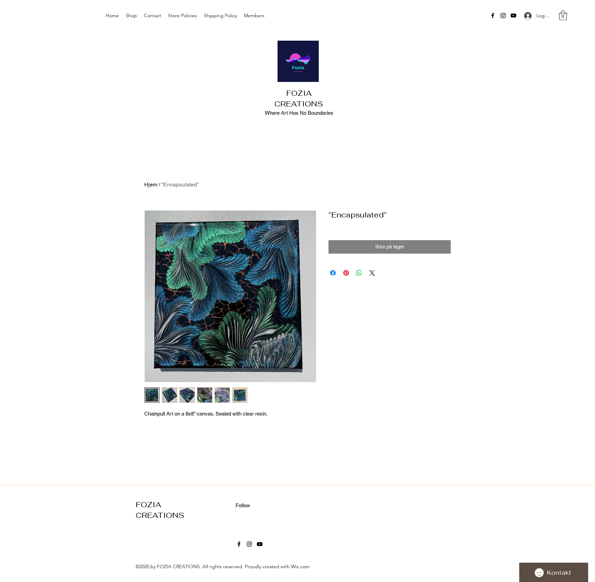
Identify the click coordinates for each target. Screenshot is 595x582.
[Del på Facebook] (333, 273)
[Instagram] (503, 15)
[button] (563, 15)
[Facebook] (492, 15)
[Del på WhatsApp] (359, 273)
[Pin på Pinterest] (346, 273)
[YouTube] (513, 15)
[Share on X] (372, 273)
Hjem (150, 184)
